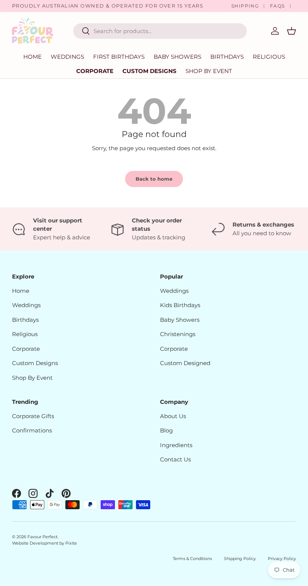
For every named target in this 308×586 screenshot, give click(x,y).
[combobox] (160, 31)
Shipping (245, 6)
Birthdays (25, 319)
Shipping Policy (240, 558)
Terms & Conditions (192, 558)
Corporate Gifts (33, 416)
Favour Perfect (42, 536)
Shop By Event (32, 377)
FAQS (277, 6)
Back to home (154, 179)
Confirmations (32, 430)
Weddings (26, 305)
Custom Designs (149, 71)
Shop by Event (209, 71)
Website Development (35, 543)
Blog (166, 430)
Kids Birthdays (180, 305)
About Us (173, 416)
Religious (25, 334)
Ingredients (176, 445)
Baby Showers (179, 319)
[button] (291, 31)
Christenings (177, 334)
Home (32, 56)
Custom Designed (185, 363)
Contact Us (175, 459)
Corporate (94, 71)
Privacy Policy (282, 558)
